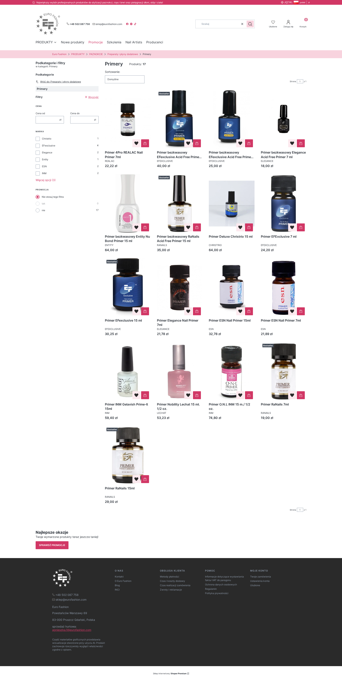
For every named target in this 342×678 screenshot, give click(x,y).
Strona (293, 81)
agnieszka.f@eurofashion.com (71, 629)
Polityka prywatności (216, 593)
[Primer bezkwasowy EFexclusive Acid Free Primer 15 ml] (180, 119)
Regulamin (211, 588)
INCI (117, 589)
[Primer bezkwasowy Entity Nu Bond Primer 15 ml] (128, 203)
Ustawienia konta (260, 580)
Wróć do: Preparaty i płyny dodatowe (60, 81)
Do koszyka (145, 143)
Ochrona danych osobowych (221, 584)
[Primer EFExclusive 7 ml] (284, 203)
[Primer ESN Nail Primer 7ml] (284, 287)
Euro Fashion (59, 54)
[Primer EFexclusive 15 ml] (128, 287)
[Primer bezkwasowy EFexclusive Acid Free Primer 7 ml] (232, 119)
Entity (45, 159)
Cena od (40, 113)
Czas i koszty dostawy (172, 580)
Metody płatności (169, 576)
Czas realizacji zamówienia (175, 585)
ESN (44, 166)
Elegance (47, 152)
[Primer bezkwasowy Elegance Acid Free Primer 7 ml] (284, 119)
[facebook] (127, 24)
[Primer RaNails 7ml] (284, 371)
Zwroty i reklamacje (171, 589)
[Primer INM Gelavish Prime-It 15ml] (128, 371)
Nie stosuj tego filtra (53, 196)
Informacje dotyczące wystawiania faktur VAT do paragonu (224, 578)
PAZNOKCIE (96, 54)
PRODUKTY (78, 54)
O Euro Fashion (123, 580)
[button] (250, 24)
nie (43, 210)
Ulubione (255, 585)
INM (44, 173)
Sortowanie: (112, 71)
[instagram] (131, 24)
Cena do (75, 113)
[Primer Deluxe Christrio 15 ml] (232, 203)
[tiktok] (135, 24)
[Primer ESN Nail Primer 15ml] (232, 287)
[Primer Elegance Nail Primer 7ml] (180, 287)
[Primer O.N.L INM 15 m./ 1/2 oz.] (232, 371)
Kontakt (119, 576)
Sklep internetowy (169, 673)
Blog (117, 585)
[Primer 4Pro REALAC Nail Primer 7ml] (128, 119)
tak (43, 203)
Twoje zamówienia (260, 576)
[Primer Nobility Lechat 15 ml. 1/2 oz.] (180, 371)
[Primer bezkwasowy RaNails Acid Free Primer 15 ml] (180, 203)
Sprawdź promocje (52, 545)
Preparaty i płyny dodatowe (122, 54)
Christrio (46, 138)
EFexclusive (48, 145)
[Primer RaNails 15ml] (128, 455)
